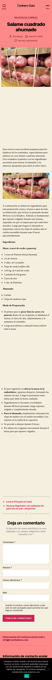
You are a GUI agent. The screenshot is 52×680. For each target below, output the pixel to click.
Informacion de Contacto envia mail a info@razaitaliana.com (24, 638)
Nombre (7, 567)
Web (5, 593)
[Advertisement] (26, 120)
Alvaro (20, 36)
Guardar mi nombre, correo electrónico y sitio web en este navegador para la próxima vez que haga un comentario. (26, 608)
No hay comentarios (27, 40)
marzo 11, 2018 (36, 36)
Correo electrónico (12, 580)
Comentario (9, 542)
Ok (26, 676)
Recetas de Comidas (25, 17)
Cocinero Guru (26, 5)
